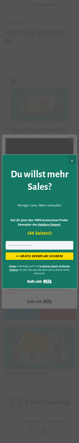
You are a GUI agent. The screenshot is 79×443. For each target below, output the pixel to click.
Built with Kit (39, 281)
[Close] (72, 159)
